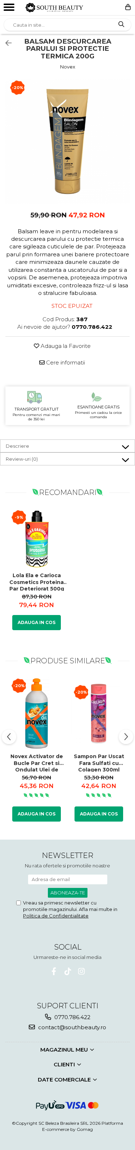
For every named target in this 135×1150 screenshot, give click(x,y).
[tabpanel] (67, 141)
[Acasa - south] (54, 7)
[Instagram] (81, 971)
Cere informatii (65, 362)
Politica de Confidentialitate (56, 916)
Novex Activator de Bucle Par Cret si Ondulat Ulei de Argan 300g (36, 762)
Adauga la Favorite (65, 345)
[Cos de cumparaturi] (128, 7)
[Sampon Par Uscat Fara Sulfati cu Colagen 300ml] (99, 713)
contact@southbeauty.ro (71, 1027)
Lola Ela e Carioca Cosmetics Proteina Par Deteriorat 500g (36, 581)
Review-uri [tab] (22, 459)
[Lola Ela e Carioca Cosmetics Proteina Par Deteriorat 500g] (36, 539)
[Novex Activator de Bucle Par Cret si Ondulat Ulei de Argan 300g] (36, 713)
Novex (67, 67)
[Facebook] (54, 971)
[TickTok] (67, 971)
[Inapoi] (5, 43)
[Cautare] (121, 24)
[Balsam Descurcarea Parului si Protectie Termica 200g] (67, 141)
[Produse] (10, 9)
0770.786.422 (71, 1017)
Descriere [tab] (17, 446)
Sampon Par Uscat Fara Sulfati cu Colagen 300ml (99, 762)
